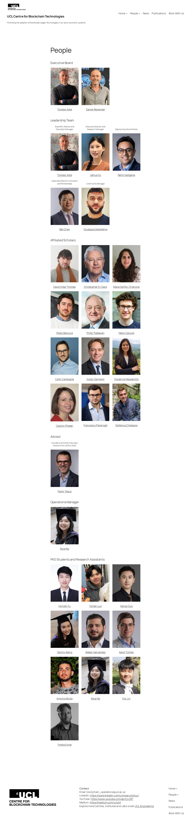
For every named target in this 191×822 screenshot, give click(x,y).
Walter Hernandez (95, 652)
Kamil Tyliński (126, 652)
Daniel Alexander (95, 109)
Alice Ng (64, 548)
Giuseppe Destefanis (95, 229)
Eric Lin (126, 698)
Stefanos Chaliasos (126, 425)
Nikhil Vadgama (126, 175)
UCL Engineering (144, 806)
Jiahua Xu (95, 175)
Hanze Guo (126, 606)
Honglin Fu (64, 606)
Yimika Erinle (65, 744)
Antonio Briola (64, 698)
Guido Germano (96, 379)
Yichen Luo (95, 606)
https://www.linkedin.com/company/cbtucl (114, 795)
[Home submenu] (127, 13)
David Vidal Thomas (64, 286)
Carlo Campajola (64, 379)
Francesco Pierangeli (95, 425)
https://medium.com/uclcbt (105, 802)
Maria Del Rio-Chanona (126, 286)
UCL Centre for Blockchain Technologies (35, 16)
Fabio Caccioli (127, 333)
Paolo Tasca (64, 491)
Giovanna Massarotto (126, 379)
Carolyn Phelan (64, 425)
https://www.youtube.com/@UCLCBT (112, 799)
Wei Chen (64, 229)
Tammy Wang (64, 652)
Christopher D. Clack (95, 286)
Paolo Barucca (64, 333)
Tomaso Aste (64, 109)
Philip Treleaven (95, 333)
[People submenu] (139, 13)
